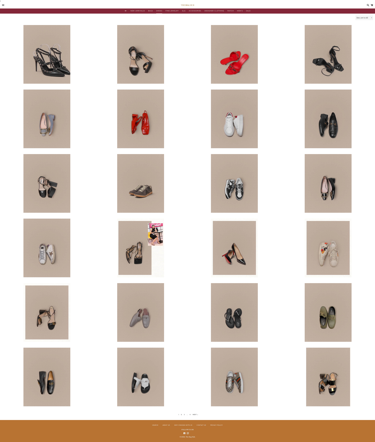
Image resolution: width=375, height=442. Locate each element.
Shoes (159, 11)
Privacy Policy (216, 425)
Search (155, 425)
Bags (150, 11)
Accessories (195, 11)
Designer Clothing (214, 11)
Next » (195, 414)
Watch (230, 11)
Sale (248, 11)
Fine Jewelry (172, 11)
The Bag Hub (190, 437)
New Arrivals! (137, 11)
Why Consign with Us (183, 425)
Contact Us (201, 425)
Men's (240, 11)
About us (166, 425)
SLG (184, 11)
